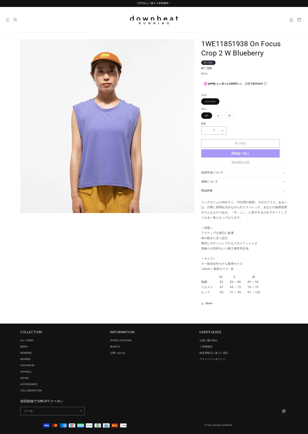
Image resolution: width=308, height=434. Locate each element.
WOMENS (26, 352)
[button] (7, 20)
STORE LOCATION (121, 340)
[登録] (80, 411)
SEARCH (115, 346)
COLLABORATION (31, 390)
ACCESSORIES (29, 384)
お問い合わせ (118, 352)
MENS (23, 346)
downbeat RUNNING (223, 425)
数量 (203, 123)
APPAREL (26, 371)
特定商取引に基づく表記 (213, 352)
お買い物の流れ (208, 340)
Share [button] (208, 303)
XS (208, 116)
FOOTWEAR (27, 365)
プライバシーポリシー (212, 359)
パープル (211, 102)
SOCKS (24, 377)
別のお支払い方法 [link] (240, 162)
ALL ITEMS (26, 340)
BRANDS (25, 359)
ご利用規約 (205, 346)
